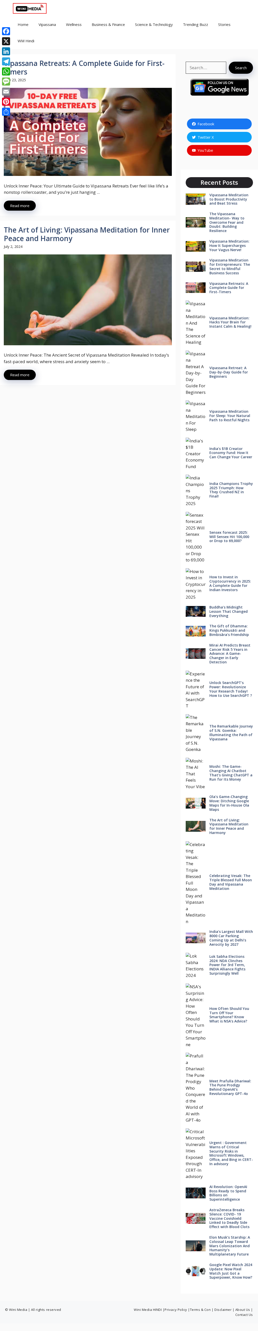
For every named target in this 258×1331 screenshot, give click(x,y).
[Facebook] (6, 31)
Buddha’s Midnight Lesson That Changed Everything (228, 611)
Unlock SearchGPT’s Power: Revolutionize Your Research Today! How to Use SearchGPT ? (230, 689)
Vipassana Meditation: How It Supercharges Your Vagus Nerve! (229, 245)
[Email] (6, 92)
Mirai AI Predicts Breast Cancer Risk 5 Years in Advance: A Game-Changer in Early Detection (229, 653)
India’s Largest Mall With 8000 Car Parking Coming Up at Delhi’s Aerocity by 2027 (231, 937)
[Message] (6, 82)
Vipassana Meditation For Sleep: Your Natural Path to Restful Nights (229, 415)
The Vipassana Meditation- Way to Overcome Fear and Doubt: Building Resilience (226, 222)
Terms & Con (201, 1309)
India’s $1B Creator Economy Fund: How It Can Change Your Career (230, 453)
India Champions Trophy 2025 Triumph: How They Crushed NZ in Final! (231, 490)
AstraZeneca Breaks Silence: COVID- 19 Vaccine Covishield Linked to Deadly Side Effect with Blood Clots (229, 1218)
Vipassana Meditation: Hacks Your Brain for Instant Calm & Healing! (230, 322)
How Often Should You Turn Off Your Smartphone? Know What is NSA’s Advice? (229, 1014)
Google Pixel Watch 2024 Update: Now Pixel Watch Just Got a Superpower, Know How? (230, 1271)
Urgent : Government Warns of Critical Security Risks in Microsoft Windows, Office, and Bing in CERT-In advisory (231, 1153)
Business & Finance (108, 24)
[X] (6, 41)
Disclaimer (223, 1309)
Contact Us (244, 1314)
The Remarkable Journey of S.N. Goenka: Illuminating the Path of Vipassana (231, 732)
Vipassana (47, 24)
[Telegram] (6, 61)
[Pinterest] (6, 102)
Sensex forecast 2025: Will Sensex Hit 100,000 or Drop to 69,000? (229, 536)
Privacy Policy (176, 1309)
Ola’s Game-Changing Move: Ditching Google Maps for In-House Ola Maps (229, 803)
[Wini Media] (30, 8)
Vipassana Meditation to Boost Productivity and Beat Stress (228, 199)
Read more (19, 205)
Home (23, 24)
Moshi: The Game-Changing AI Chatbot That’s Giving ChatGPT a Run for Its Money (230, 772)
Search (241, 67)
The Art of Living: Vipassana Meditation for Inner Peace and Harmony (87, 234)
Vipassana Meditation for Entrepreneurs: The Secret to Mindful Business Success (229, 266)
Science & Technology (154, 24)
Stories (224, 24)
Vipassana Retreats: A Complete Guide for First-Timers (84, 67)
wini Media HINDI (148, 1309)
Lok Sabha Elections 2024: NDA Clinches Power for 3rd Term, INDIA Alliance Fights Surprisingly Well (227, 965)
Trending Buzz (195, 24)
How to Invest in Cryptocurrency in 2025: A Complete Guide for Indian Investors (230, 583)
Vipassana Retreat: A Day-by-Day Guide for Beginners (228, 372)
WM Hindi (26, 40)
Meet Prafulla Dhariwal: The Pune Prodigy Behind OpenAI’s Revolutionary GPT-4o (230, 1087)
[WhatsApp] (6, 71)
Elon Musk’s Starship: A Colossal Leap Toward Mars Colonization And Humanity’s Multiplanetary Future (229, 1246)
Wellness (74, 24)
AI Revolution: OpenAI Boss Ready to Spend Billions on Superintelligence (228, 1193)
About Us (242, 1309)
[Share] (6, 112)
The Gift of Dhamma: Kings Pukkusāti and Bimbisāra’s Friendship (229, 630)
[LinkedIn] (6, 51)
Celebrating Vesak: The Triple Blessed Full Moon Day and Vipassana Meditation (230, 882)
